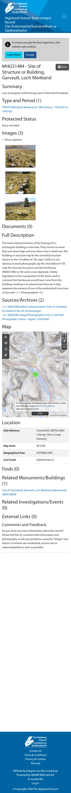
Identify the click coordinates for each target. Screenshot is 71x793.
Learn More (13, 55)
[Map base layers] (5, 343)
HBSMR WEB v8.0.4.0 (42, 775)
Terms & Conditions (35, 755)
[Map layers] (5, 337)
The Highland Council (45, 789)
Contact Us (35, 751)
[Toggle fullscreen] (64, 336)
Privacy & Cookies (35, 759)
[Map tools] (5, 355)
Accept (30, 55)
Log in (35, 783)
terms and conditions (46, 406)
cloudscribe (36, 779)
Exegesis (31, 771)
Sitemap (35, 763)
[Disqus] (35, 598)
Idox (43, 771)
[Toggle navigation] (64, 16)
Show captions (13, 140)
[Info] (5, 349)
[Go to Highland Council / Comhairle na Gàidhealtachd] (16, 6)
